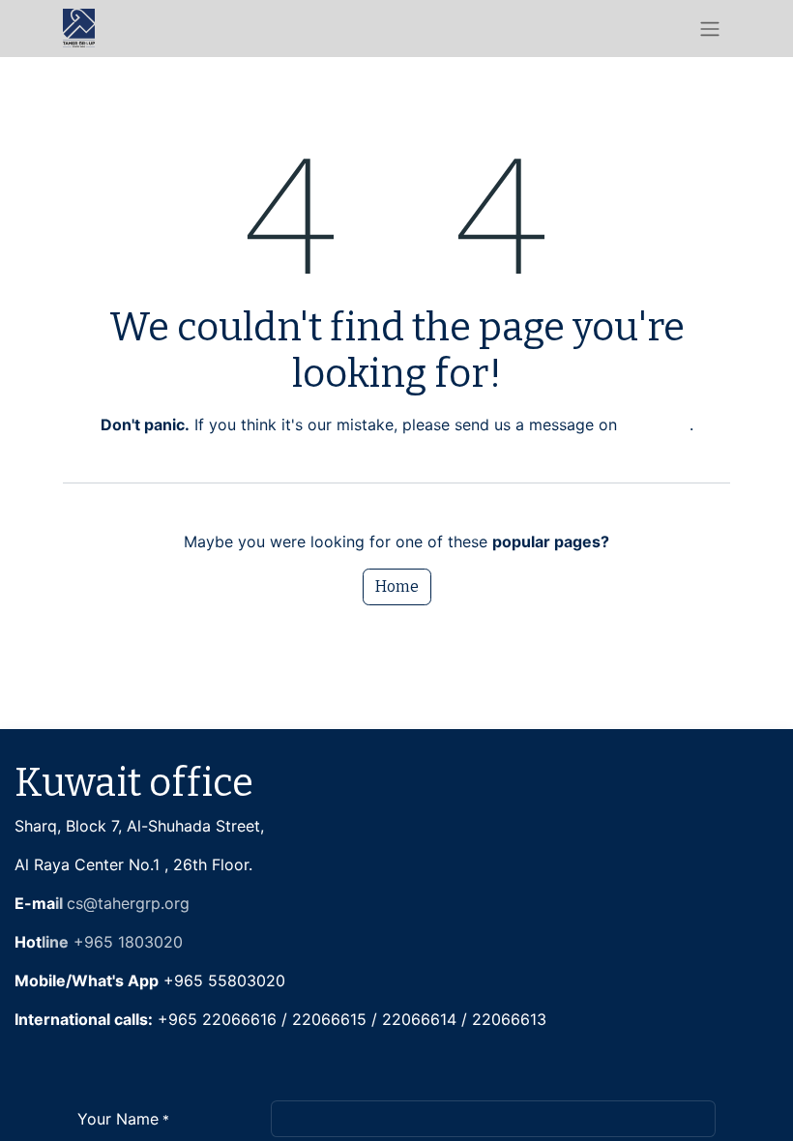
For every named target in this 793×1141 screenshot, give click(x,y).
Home (397, 586)
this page (656, 424)
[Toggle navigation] (710, 28)
